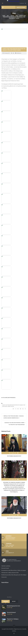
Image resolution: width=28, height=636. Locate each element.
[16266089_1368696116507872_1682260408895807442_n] (14, 116)
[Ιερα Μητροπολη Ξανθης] (13, 1)
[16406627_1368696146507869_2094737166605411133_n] (14, 302)
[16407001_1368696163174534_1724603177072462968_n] (14, 312)
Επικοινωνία (4, 577)
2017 (8, 15)
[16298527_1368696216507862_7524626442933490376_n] (14, 167)
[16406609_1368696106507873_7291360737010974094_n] (14, 291)
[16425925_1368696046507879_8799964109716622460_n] (14, 343)
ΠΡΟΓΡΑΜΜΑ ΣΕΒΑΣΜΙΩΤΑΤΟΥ (14, 456)
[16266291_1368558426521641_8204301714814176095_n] (14, 136)
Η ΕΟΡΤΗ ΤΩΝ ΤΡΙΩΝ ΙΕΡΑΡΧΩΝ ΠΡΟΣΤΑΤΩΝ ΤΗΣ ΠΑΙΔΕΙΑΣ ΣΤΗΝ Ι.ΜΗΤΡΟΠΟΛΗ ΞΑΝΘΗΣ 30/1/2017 (13, 405)
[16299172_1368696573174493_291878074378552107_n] (14, 198)
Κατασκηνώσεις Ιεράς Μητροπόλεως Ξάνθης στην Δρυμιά (13, 570)
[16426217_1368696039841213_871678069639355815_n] (14, 374)
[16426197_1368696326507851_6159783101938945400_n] (14, 364)
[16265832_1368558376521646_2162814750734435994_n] (14, 105)
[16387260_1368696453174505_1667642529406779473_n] (14, 250)
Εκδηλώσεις (19, 53)
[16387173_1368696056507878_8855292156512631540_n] (14, 240)
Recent (14, 601)
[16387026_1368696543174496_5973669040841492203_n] (14, 384)
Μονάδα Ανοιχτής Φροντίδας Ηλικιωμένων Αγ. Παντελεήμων (13, 574)
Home (4, 15)
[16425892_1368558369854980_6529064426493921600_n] (14, 333)
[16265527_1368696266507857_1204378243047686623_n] (14, 95)
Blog (17, 15)
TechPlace (14, 631)
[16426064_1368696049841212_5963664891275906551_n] (14, 353)
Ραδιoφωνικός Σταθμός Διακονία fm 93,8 (9, 572)
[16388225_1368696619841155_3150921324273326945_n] (14, 271)
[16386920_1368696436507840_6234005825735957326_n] (14, 229)
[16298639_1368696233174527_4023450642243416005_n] (14, 178)
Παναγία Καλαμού (11, 612)
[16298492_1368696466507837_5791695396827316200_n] (14, 157)
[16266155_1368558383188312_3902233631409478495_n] (14, 126)
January (12, 15)
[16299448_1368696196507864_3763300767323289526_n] (14, 219)
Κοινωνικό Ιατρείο (5, 568)
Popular (5, 601)
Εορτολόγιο (9, 597)
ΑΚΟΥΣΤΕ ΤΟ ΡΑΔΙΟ (21, 7)
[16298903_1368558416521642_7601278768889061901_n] (14, 188)
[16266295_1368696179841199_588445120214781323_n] (14, 147)
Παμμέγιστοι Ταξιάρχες (12, 619)
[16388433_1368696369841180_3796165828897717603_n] (14, 281)
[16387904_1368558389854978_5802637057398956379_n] (14, 260)
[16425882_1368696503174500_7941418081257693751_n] (14, 322)
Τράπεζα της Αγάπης (5, 566)
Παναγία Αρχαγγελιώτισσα (13, 606)
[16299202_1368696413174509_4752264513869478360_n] (14, 209)
